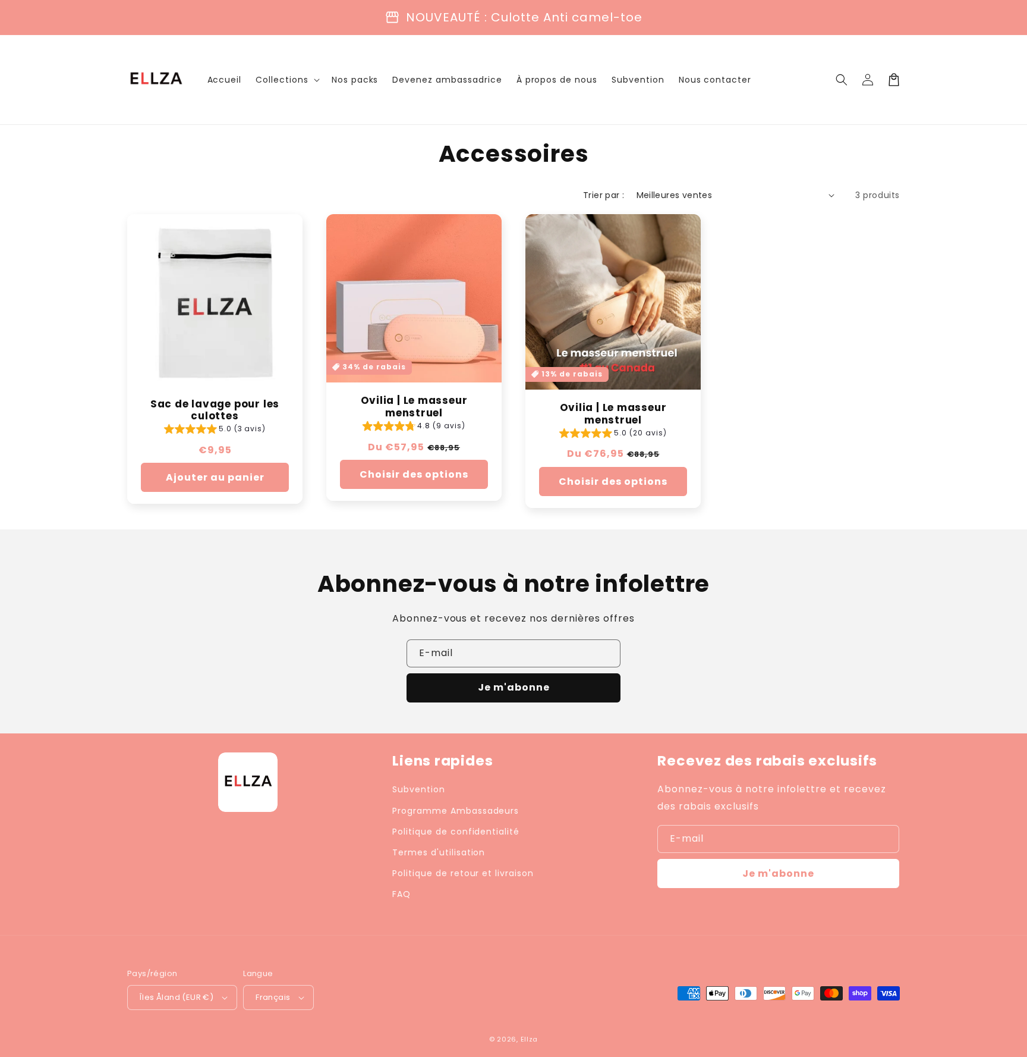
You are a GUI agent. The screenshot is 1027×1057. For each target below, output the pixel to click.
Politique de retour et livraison (463, 873)
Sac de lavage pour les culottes (214, 410)
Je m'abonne (514, 687)
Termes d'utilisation (438, 852)
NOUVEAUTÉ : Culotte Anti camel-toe (524, 17)
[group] (215, 430)
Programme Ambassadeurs (455, 811)
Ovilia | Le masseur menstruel (414, 406)
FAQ (401, 894)
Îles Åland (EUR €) (176, 997)
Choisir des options (414, 474)
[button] (841, 80)
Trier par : (603, 195)
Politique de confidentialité (455, 832)
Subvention (418, 789)
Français (273, 997)
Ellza (529, 1039)
